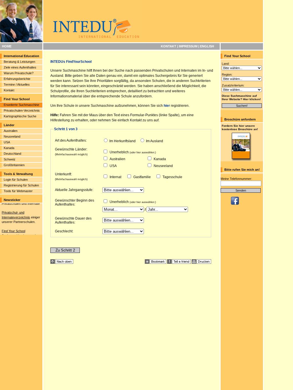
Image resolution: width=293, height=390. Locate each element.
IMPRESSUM (188, 46)
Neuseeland (12, 136)
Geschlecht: (64, 231)
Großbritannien (14, 165)
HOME (6, 46)
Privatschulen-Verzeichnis (22, 110)
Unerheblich (119, 152)
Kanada (9, 148)
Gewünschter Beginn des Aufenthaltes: (74, 202)
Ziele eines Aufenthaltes (20, 67)
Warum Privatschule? (18, 73)
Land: (225, 63)
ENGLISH (207, 46)
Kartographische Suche (20, 116)
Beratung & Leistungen (19, 61)
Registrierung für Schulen (21, 185)
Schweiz (9, 159)
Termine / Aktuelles (17, 84)
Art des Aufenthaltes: (71, 140)
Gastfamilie (142, 177)
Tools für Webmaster (18, 191)
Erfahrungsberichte (17, 79)
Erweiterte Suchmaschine (21, 104)
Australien (10, 130)
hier (167, 106)
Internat (115, 177)
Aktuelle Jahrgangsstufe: (74, 190)
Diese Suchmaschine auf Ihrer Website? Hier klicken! (241, 97)
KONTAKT (168, 46)
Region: (227, 74)
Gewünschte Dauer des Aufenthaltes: (73, 220)
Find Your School (13, 229)
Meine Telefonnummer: (236, 178)
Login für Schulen (16, 179)
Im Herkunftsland (122, 141)
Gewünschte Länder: (71, 149)
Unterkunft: (63, 174)
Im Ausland (154, 141)
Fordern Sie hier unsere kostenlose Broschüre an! (240, 127)
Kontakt (9, 90)
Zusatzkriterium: (233, 85)
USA (7, 142)
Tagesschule (172, 177)
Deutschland (12, 153)
